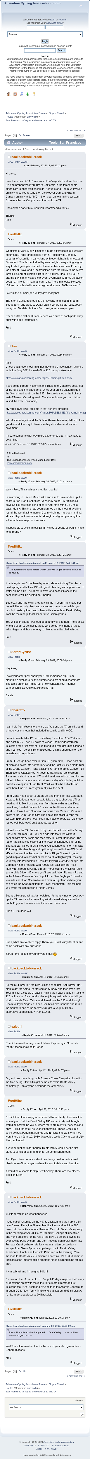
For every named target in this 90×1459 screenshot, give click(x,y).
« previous (72, 130)
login (52, 19)
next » (82, 130)
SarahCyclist (21, 652)
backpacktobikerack (26, 157)
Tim (14, 346)
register (62, 19)
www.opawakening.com (19, 463)
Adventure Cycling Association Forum (32, 3)
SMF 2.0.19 (30, 1445)
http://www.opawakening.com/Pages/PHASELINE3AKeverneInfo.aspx (47, 412)
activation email (54, 23)
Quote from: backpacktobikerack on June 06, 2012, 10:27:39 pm (40, 1326)
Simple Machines (60, 1445)
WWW (24, 162)
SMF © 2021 (44, 1445)
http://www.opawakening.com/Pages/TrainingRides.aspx (39, 378)
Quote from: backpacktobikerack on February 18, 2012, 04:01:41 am (42, 563)
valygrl (16, 1026)
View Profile (14, 162)
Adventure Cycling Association (58, 1442)
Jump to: (79, 1400)
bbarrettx (18, 710)
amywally (32, 116)
